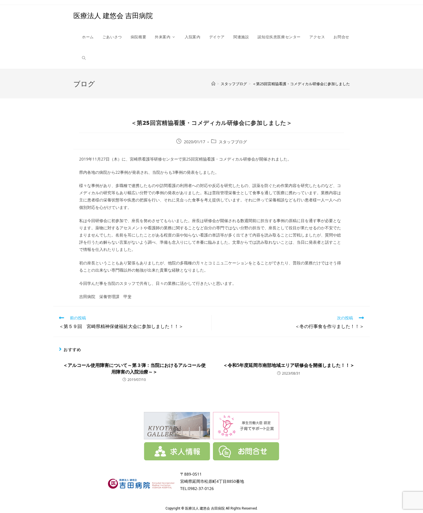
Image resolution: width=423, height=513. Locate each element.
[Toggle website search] (84, 58)
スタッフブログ (233, 141)
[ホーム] (213, 83)
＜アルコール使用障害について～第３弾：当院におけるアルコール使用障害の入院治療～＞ (134, 368)
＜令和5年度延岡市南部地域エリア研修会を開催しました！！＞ (289, 365)
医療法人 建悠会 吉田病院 (113, 15)
